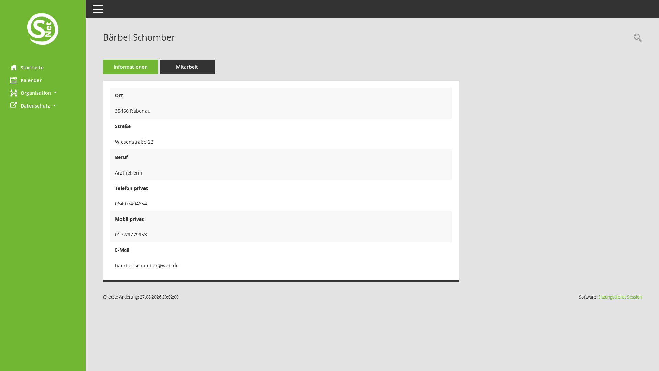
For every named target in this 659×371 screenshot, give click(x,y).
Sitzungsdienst (620, 297)
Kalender (31, 80)
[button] (43, 93)
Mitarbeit (187, 67)
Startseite (32, 67)
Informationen (131, 67)
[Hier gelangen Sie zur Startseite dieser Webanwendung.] (43, 29)
